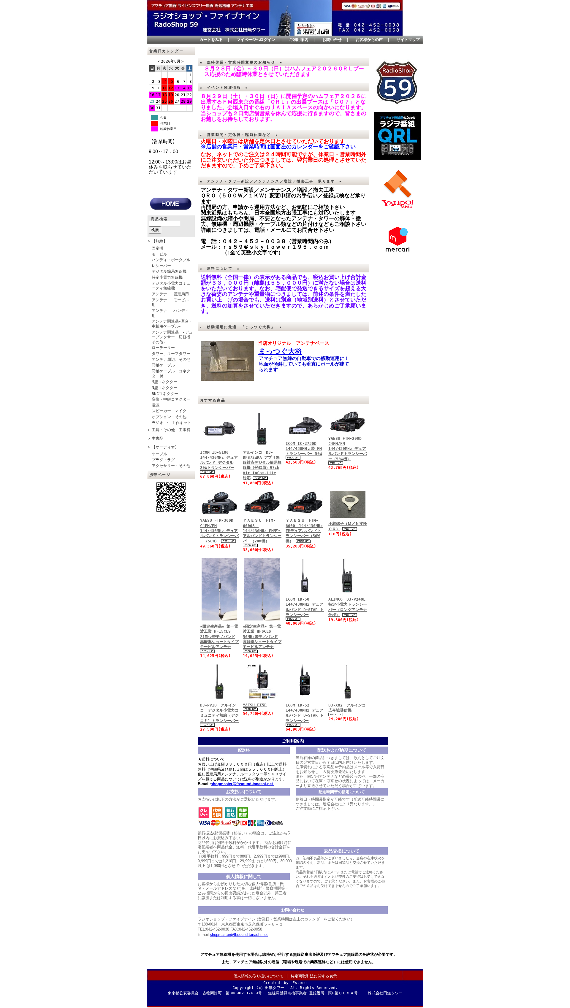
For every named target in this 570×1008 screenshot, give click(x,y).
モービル (159, 254)
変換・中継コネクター (171, 399)
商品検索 (159, 219)
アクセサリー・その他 (171, 465)
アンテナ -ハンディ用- (170, 313)
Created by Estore (285, 982)
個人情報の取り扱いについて (258, 976)
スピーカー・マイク (169, 411)
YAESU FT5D (255, 705)
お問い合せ (332, 39)
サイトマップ (408, 39)
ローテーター (163, 347)
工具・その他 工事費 (171, 430)
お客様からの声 (369, 39)
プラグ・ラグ (163, 460)
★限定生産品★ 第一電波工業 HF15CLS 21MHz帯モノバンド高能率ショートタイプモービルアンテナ (219, 636)
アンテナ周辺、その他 (171, 359)
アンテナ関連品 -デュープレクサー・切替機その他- (172, 337)
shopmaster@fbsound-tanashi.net (239, 934)
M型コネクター (164, 382)
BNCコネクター (165, 393)
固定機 (157, 248)
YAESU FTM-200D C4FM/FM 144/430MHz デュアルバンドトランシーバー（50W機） (347, 448)
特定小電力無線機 (167, 277)
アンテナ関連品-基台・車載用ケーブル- (172, 323)
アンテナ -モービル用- (170, 302)
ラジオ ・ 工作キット (171, 422)
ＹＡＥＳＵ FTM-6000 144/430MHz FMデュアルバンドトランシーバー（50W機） (304, 530)
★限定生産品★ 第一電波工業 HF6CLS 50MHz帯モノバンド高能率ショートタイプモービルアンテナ (262, 636)
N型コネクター (164, 387)
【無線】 (159, 241)
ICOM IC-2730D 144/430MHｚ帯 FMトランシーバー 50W (304, 448)
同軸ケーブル (163, 365)
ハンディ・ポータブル (171, 260)
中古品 (157, 438)
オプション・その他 (169, 417)
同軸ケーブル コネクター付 (171, 373)
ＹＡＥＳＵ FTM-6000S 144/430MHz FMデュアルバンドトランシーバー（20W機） (262, 530)
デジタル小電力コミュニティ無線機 (171, 286)
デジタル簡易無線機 (169, 271)
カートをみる (211, 39)
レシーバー (161, 265)
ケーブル (159, 454)
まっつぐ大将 (280, 351)
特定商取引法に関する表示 (314, 976)
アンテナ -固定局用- (171, 294)
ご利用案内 (298, 39)
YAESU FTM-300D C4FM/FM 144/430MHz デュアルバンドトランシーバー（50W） (219, 530)
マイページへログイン (256, 39)
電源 (155, 405)
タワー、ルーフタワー (171, 353)
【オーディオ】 (165, 447)
